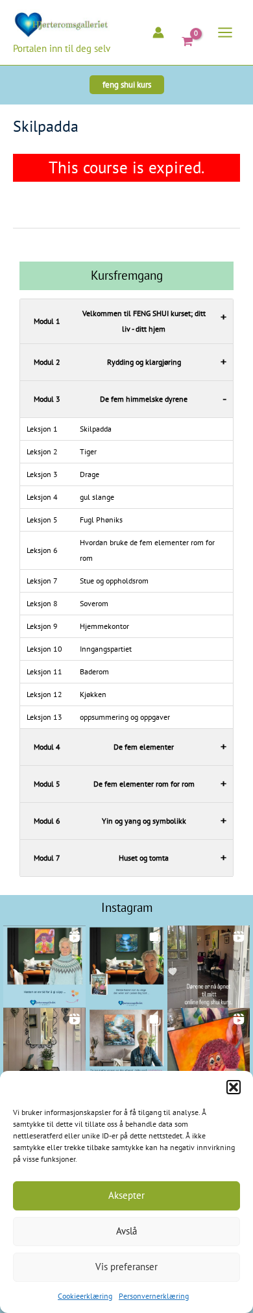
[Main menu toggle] (225, 32)
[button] (233, 1087)
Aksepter (126, 1195)
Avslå (126, 1231)
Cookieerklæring (85, 1296)
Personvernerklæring (154, 1296)
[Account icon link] (158, 32)
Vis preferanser (126, 1266)
